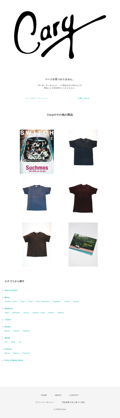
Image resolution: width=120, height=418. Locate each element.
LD (20, 342)
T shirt (67, 302)
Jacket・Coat (11, 302)
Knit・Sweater (42, 302)
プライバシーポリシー (44, 402)
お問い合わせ (83, 98)
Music (7, 331)
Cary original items (14, 360)
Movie (16, 331)
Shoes (76, 302)
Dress (26, 313)
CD (6, 342)
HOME (44, 395)
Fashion (26, 331)
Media (7, 338)
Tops (22, 302)
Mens (7, 297)
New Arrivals (11, 290)
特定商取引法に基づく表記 (73, 402)
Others (61, 313)
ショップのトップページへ (36, 98)
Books (8, 327)
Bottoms (56, 302)
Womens (9, 309)
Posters (8, 349)
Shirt (30, 302)
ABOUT (58, 395)
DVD (13, 342)
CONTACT (74, 395)
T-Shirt (8, 320)
